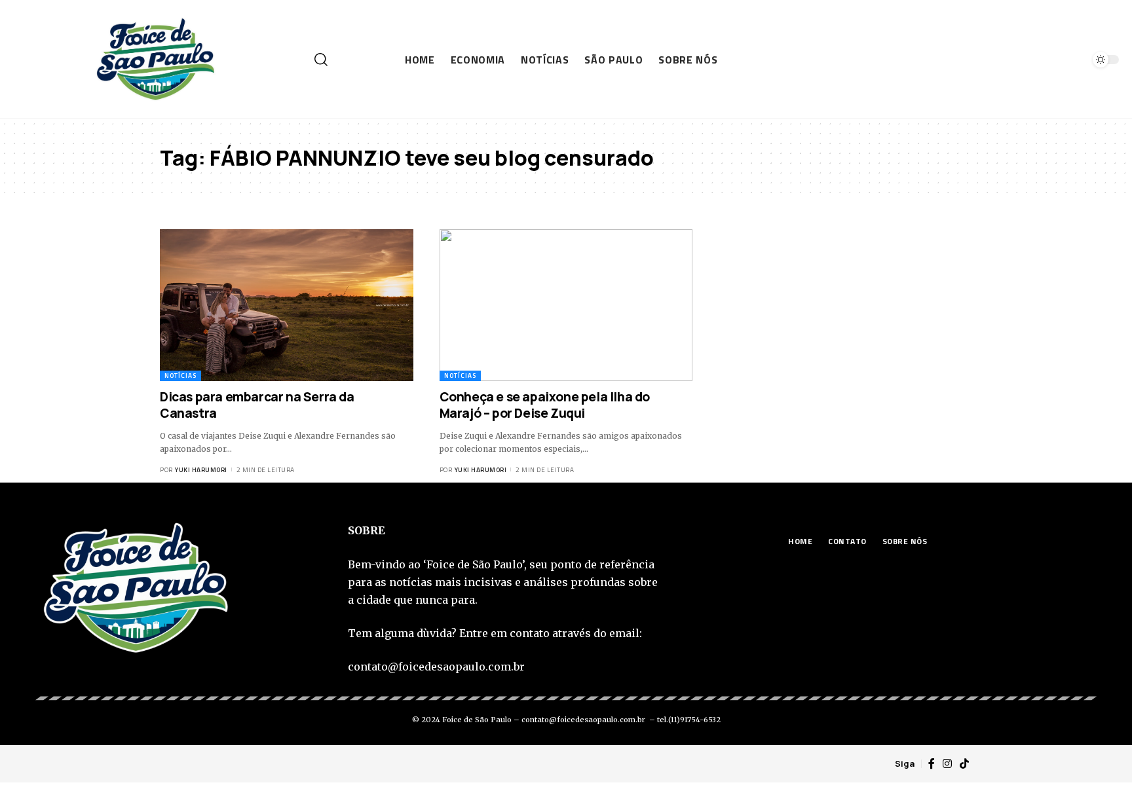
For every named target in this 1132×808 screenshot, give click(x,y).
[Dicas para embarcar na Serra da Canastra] (286, 305)
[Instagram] (947, 764)
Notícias (180, 375)
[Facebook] (931, 764)
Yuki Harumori (201, 470)
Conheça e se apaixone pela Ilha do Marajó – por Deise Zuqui (545, 405)
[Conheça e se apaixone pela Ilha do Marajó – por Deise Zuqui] (566, 305)
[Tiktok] (964, 764)
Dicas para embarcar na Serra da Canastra (257, 405)
